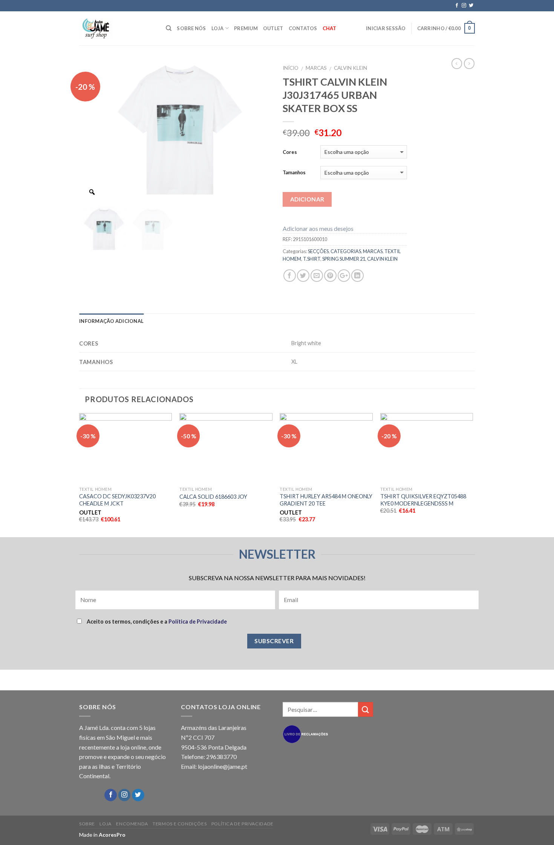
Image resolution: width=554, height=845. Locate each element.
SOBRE (87, 824)
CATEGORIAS (346, 251)
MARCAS (316, 68)
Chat (330, 28)
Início (290, 68)
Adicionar (307, 199)
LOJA (217, 28)
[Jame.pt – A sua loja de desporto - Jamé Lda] (117, 28)
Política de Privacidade (197, 621)
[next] (472, 474)
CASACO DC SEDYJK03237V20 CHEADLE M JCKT (117, 500)
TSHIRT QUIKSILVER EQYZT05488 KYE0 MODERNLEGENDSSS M (423, 500)
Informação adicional (111, 321)
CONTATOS (303, 28)
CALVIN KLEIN (350, 68)
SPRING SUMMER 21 (343, 259)
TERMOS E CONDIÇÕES (180, 824)
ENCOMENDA (132, 824)
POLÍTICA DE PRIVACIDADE (242, 824)
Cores (290, 152)
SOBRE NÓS (191, 28)
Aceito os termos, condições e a (156, 621)
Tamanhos (294, 172)
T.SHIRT (311, 259)
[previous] (79, 474)
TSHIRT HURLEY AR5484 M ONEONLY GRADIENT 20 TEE (326, 500)
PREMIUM (246, 28)
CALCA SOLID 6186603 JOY (213, 496)
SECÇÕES (318, 251)
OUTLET (273, 28)
